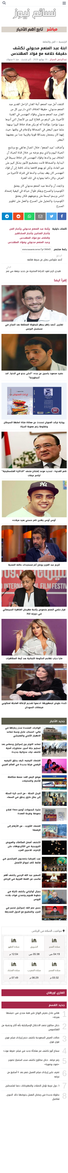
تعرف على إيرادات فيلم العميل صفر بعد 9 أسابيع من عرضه (33, 1074)
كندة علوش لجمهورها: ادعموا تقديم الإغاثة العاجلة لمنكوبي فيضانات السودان (34, 705)
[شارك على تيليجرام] (7, 216)
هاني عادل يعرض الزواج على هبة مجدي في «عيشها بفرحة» (32, 1015)
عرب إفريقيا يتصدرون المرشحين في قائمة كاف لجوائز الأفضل (22, 861)
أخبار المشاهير (23, 233)
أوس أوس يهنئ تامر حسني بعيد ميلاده (34, 520)
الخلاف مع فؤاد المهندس (34, 238)
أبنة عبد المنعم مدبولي (35, 229)
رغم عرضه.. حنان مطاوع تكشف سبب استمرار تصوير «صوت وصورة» (33, 1062)
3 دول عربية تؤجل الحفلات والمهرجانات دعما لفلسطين (32, 1085)
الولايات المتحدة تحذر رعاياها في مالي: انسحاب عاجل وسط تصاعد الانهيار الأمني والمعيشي (23, 732)
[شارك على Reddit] (18, 216)
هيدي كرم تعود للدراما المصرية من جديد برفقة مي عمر (33, 269)
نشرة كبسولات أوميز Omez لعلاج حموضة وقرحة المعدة (23, 812)
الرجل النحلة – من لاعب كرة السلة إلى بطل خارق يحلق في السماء (23, 795)
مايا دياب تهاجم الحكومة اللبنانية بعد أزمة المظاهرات (34, 658)
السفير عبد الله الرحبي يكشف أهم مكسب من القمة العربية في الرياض (22, 877)
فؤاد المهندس (16, 242)
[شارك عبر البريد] (40, 216)
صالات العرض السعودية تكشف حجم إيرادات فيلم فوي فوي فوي (32, 1039)
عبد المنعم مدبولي (37, 242)
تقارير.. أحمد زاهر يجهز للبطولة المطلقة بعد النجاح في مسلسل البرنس (34, 327)
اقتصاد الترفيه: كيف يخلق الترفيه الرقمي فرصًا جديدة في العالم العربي (21, 763)
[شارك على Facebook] (61, 216)
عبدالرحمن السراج (58, 59)
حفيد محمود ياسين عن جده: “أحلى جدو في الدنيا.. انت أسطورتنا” (34, 375)
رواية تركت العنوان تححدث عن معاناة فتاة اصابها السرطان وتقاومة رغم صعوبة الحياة (34, 424)
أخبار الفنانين (41, 233)
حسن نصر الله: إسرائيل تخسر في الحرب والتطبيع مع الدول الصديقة (23, 910)
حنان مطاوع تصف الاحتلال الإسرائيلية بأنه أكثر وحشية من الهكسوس (30, 1027)
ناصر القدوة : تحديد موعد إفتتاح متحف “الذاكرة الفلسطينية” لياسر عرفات (34, 473)
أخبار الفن (14, 229)
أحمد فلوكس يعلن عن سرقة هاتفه (44, 258)
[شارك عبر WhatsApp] (29, 216)
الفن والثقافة (49, 42)
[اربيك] (34, 31)
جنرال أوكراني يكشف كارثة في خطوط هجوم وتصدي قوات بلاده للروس (23, 895)
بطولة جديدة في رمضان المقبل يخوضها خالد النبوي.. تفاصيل (32, 1096)
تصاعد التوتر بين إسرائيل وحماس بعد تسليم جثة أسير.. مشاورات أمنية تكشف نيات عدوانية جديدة (21, 748)
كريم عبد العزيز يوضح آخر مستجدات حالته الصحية (34, 565)
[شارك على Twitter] (51, 216)
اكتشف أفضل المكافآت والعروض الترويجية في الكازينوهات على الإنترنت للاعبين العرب (23, 846)
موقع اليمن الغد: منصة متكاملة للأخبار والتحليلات (24, 779)
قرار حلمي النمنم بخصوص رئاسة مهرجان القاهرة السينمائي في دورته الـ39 (34, 612)
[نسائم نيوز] (34, 13)
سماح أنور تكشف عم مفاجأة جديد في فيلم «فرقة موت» (31, 1051)
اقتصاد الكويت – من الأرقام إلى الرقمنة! (24, 828)
